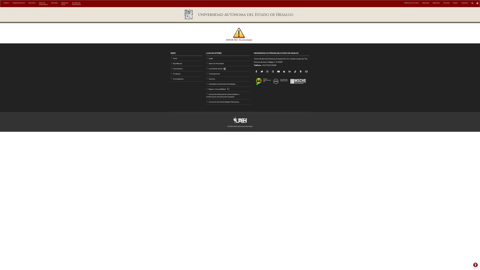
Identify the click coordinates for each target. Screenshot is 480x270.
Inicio (175, 58)
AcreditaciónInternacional (76, 3)
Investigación (178, 79)
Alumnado (425, 3)
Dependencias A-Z (19, 3)
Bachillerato (177, 63)
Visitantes (464, 3)
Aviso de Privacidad (216, 63)
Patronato (54, 3)
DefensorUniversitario (43, 3)
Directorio (32, 3)
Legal (211, 58)
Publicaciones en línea (411, 3)
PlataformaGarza (64, 3)
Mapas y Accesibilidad (217, 89)
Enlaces (6, 3)
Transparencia (214, 74)
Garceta (212, 79)
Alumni (455, 3)
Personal (446, 3)
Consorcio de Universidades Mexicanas (224, 102)
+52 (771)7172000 (269, 65)
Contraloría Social (216, 69)
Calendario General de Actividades (222, 84)
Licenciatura (177, 69)
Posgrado (176, 74)
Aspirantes (436, 3)
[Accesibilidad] (475, 265)
